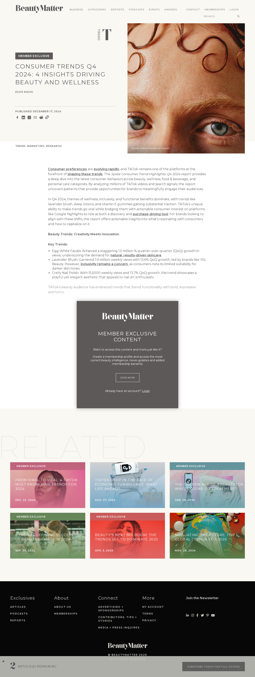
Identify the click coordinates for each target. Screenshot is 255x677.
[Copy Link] (47, 118)
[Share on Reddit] (41, 118)
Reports (117, 9)
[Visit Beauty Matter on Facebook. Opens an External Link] (197, 615)
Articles (18, 606)
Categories (97, 9)
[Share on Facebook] (17, 118)
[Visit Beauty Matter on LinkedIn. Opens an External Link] (187, 615)
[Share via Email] (35, 118)
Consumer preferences (67, 169)
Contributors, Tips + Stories (117, 619)
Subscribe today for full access (213, 666)
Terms (147, 613)
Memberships (215, 9)
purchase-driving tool (150, 214)
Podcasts (136, 9)
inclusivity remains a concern (104, 264)
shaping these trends (85, 174)
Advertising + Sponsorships (111, 608)
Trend (20, 146)
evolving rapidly (106, 169)
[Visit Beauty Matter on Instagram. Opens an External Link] (192, 615)
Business (76, 9)
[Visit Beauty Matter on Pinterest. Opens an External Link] (207, 615)
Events (154, 9)
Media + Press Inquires (119, 627)
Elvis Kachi (24, 91)
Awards (170, 9)
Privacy (149, 620)
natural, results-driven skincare (136, 255)
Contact (193, 9)
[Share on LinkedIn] (23, 118)
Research (54, 146)
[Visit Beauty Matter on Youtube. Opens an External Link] (213, 615)
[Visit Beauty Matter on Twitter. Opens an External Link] (202, 615)
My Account (153, 606)
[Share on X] (29, 118)
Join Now (127, 377)
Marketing (36, 146)
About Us (62, 606)
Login (234, 9)
